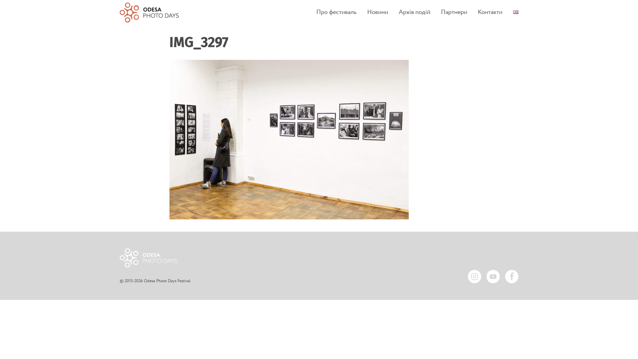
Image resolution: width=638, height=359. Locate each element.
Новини (377, 12)
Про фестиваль (336, 12)
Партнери (454, 12)
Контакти (490, 12)
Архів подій (414, 12)
